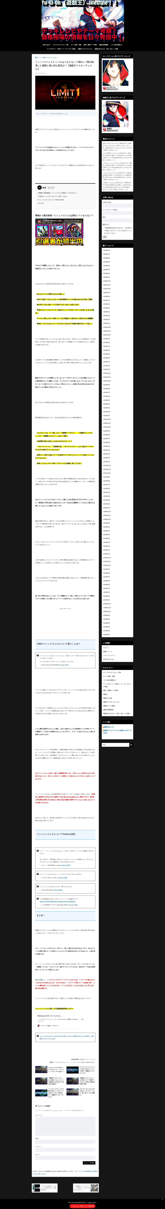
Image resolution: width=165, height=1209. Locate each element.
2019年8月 (106, 573)
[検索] (131, 745)
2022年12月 (107, 419)
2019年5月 (106, 584)
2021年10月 (107, 473)
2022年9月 (106, 431)
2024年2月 (106, 365)
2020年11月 (107, 515)
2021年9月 (106, 477)
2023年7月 (106, 392)
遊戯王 (105, 694)
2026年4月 (106, 266)
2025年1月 (106, 323)
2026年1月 (106, 277)
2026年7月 (106, 254)
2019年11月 (107, 561)
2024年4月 (106, 358)
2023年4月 (106, 404)
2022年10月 (107, 427)
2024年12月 (107, 327)
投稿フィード (107, 651)
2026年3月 (106, 269)
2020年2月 (106, 550)
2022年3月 (106, 454)
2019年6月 (106, 581)
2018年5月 (106, 627)
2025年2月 (106, 319)
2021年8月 (106, 481)
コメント (39, 1115)
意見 (83, 1062)
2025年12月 (107, 281)
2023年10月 (107, 381)
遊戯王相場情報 (103, 44)
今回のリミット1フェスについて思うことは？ (53, 196)
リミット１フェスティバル (72, 1062)
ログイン (106, 648)
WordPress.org (108, 659)
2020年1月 (106, 554)
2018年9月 (106, 615)
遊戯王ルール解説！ (109, 706)
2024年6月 (106, 350)
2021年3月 (106, 500)
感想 (88, 1062)
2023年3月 (106, 408)
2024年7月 (106, 346)
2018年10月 (107, 611)
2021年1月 (106, 508)
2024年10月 (107, 335)
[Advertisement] (65, 622)
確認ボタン (106, 224)
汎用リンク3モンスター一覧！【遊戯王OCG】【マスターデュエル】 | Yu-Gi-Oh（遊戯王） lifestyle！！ (117, 148)
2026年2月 (106, 273)
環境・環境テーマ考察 (90, 44)
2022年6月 (106, 442)
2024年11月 (107, 331)
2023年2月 (106, 412)
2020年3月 (106, 546)
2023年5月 (106, 400)
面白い (93, 1062)
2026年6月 (106, 258)
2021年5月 (106, 492)
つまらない (59, 1062)
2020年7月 (106, 531)
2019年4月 (106, 588)
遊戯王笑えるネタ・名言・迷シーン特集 (106, 49)
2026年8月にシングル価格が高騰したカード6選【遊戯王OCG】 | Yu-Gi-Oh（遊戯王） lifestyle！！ (117, 157)
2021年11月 (107, 469)
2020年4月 (106, 542)
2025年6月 (106, 304)
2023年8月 (106, 389)
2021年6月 (106, 488)
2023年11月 (107, 377)
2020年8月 (106, 527)
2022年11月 (107, 423)
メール (38, 1146)
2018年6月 (106, 623)
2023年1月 (106, 415)
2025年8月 (106, 296)
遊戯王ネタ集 (107, 698)
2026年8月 (106, 250)
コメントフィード (109, 655)
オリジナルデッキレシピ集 (60, 44)
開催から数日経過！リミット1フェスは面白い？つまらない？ (58, 193)
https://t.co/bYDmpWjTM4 (48, 901)
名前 (37, 1138)
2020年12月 (107, 511)
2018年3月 (106, 634)
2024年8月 (106, 342)
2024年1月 (106, 369)
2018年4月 (106, 631)
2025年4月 (106, 312)
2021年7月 (106, 485)
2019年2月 (106, 596)
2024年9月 (106, 339)
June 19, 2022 (62, 877)
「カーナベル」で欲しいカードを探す (82, 1206)
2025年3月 (106, 315)
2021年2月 (106, 504)
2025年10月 (107, 289)
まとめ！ (41, 203)
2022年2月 (106, 458)
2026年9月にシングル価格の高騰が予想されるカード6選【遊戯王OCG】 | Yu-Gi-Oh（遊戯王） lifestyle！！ (117, 177)
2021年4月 (106, 496)
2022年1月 (106, 461)
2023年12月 (107, 373)
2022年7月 (106, 438)
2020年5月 (106, 538)
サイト (37, 1154)
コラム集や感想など (116, 44)
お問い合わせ (46, 44)
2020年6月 (106, 534)
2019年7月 (106, 577)
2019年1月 (106, 600)
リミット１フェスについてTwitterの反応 (51, 200)
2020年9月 (106, 523)
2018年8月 (106, 619)
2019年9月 (106, 569)
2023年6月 (106, 396)
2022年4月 (106, 450)
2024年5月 (106, 354)
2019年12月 (107, 558)
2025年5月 (106, 308)
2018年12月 (107, 604)
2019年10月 (107, 565)
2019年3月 (106, 592)
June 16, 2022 (63, 665)
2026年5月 (106, 262)
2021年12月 (107, 465)
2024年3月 (106, 362)
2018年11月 (107, 607)
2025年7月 (106, 300)
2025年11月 (107, 285)
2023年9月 (106, 385)
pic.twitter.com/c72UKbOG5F (66, 901)
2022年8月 (106, 435)
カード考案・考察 (76, 44)
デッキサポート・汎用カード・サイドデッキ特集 (61, 49)
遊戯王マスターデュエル (85, 49)
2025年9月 (106, 292)
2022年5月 (106, 446)
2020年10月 (107, 519)
